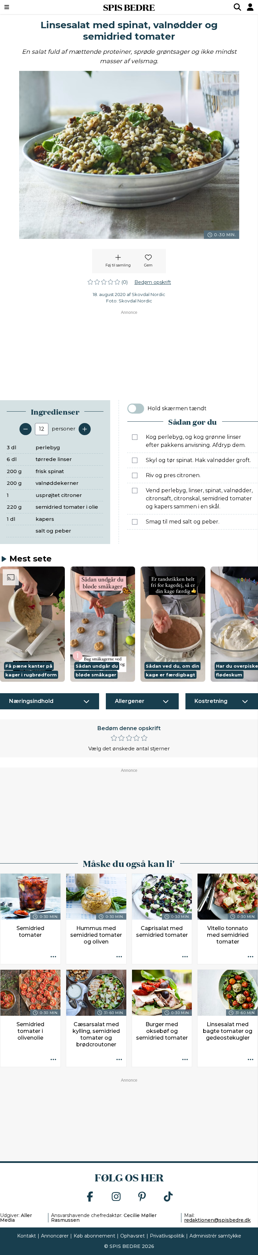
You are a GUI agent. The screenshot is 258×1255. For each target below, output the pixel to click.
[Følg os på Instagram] (116, 1197)
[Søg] (237, 7)
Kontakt (26, 1236)
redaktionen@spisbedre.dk (217, 1220)
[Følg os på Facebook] (90, 1197)
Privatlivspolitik (167, 1236)
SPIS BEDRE (129, 7)
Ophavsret (132, 1236)
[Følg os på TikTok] (168, 1197)
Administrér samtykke (215, 1236)
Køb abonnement (94, 1236)
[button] (32, 624)
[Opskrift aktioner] (53, 957)
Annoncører (55, 1236)
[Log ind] (250, 7)
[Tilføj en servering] (85, 429)
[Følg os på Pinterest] (142, 1197)
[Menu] (28, 7)
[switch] (135, 409)
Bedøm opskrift (152, 282)
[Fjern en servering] (25, 429)
